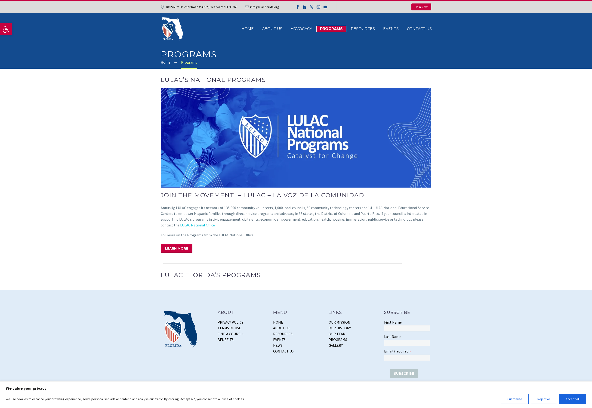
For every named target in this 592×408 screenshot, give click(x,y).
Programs (331, 29)
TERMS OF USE (229, 328)
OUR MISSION (339, 322)
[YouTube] (325, 7)
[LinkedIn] (304, 7)
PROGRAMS (338, 339)
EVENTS (279, 339)
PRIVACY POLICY (230, 322)
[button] (6, 29)
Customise (514, 399)
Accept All (573, 399)
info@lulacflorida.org (264, 7)
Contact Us (419, 29)
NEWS (278, 345)
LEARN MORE (176, 248)
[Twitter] (311, 7)
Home (247, 29)
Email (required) (397, 351)
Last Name (392, 336)
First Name (393, 322)
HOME (278, 322)
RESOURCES (283, 333)
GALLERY (336, 345)
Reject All (543, 399)
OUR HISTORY (340, 328)
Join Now (421, 7)
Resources (363, 29)
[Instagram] (318, 7)
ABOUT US (281, 328)
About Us (272, 29)
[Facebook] (297, 7)
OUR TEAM (337, 333)
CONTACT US (283, 351)
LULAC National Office (197, 225)
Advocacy (301, 29)
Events (391, 29)
